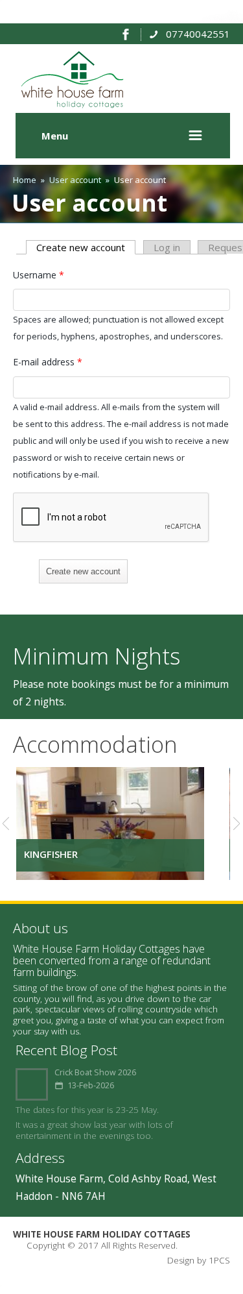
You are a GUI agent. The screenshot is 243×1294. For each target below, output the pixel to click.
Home (24, 180)
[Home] (74, 104)
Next (232, 823)
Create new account (85, 247)
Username (38, 275)
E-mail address (47, 362)
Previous (11, 823)
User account (75, 180)
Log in (167, 247)
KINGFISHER (51, 854)
